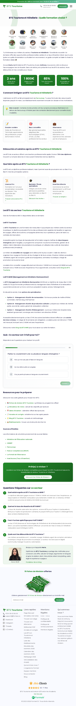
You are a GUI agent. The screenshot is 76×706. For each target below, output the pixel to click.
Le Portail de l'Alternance (16, 454)
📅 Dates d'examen (14, 411)
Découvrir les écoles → (36, 198)
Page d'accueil (29, 613)
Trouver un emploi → (60, 196)
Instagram (9, 623)
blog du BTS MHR (22, 328)
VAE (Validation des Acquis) (30, 661)
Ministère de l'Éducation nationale (19, 439)
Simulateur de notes (31, 616)
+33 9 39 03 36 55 (11, 613)
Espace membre (30, 671)
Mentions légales (47, 630)
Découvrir (62, 6)
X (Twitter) (9, 629)
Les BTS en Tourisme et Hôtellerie (28, 635)
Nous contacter (29, 674)
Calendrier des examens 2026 (29, 653)
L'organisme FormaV (31, 668)
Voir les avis (38, 694)
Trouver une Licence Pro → (13, 199)
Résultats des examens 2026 (29, 647)
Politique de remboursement (47, 625)
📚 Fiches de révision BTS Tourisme (20, 403)
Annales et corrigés (31, 630)
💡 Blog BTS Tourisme (15, 418)
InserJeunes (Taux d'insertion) (18, 458)
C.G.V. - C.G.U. (45, 616)
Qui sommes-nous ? (31, 665)
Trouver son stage (30, 619)
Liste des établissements (29, 642)
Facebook (9, 620)
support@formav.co (12, 616)
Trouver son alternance (28, 623)
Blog (25, 677)
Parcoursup (40, 98)
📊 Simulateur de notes (15, 407)
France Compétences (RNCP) (18, 451)
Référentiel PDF (29, 627)
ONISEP (9, 443)
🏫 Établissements (13, 422)
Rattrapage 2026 (30, 657)
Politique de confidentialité (46, 620)
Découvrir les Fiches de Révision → (38, 477)
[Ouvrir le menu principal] (71, 6)
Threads (8, 626)
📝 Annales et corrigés (15, 414)
